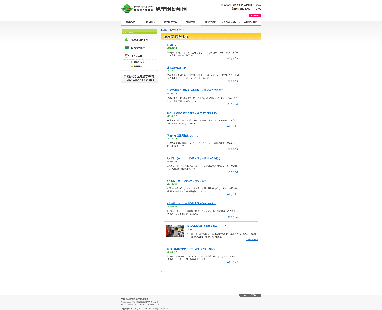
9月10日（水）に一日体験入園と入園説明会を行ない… (196, 158)
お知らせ (172, 45)
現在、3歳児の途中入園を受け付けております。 (192, 113)
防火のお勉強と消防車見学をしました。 (208, 226)
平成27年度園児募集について (182, 135)
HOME (164, 30)
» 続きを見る (233, 58)
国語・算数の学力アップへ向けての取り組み (191, 249)
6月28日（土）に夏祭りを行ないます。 (188, 181)
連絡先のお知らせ (176, 67)
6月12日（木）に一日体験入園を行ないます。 (191, 203)
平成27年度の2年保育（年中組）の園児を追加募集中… (196, 90)
